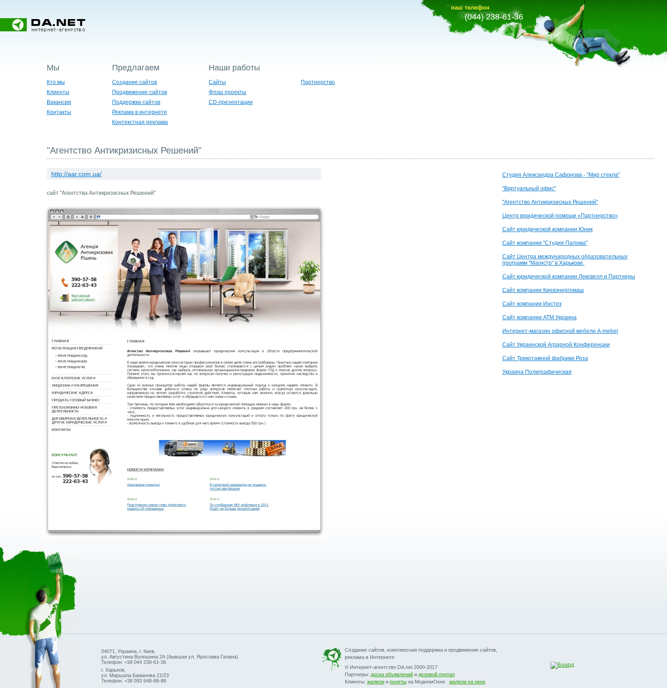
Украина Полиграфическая (537, 372)
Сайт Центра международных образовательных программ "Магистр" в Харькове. (565, 259)
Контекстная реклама (140, 122)
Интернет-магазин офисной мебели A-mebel (560, 331)
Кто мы (56, 82)
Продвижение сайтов (139, 92)
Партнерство (318, 82)
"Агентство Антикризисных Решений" (550, 202)
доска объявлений (392, 674)
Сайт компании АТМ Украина (539, 317)
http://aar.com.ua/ (76, 174)
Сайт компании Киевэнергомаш (543, 290)
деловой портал (436, 674)
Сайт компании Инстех (532, 304)
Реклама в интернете (139, 112)
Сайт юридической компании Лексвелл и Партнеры (568, 276)
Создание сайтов (134, 82)
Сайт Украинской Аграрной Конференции (556, 345)
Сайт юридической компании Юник (547, 229)
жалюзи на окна (467, 681)
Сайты (217, 82)
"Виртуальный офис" (529, 188)
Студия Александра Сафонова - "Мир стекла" (561, 175)
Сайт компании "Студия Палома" (545, 243)
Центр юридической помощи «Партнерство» (560, 216)
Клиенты (58, 92)
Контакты (59, 112)
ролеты (398, 681)
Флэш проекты (227, 92)
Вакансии (59, 102)
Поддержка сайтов (136, 102)
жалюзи (375, 681)
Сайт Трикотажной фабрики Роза (545, 358)
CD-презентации (231, 102)
